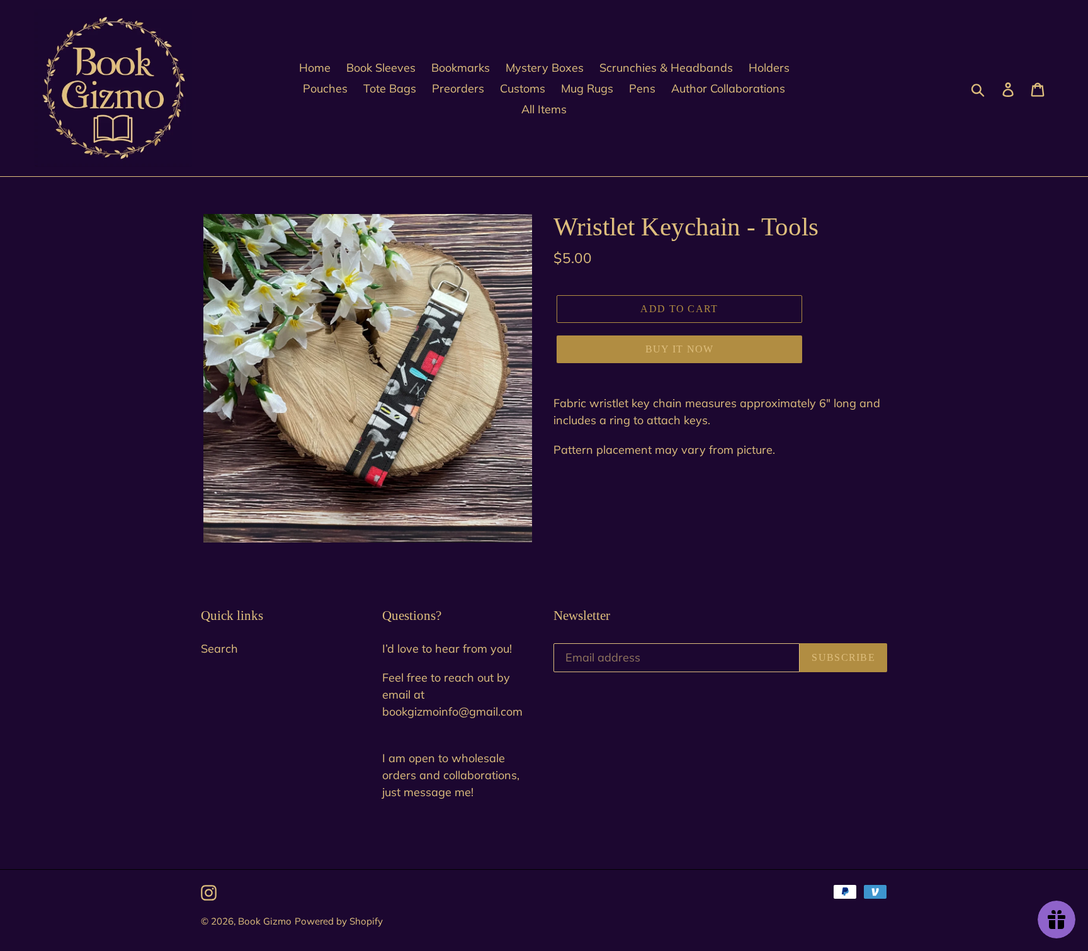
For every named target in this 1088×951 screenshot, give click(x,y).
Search (219, 648)
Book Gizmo (265, 921)
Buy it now (679, 349)
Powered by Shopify (339, 921)
